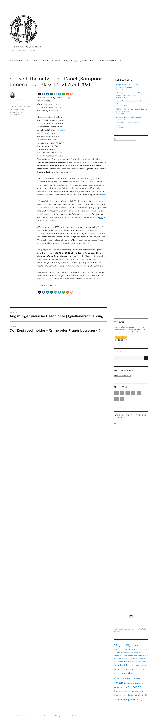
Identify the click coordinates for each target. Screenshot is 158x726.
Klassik (21, 109)
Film (116, 658)
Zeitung (139, 700)
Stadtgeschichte (137, 695)
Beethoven (136, 645)
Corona (117, 652)
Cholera (124, 649)
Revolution (117, 695)
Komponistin (123, 673)
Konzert (118, 682)
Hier (94, 250)
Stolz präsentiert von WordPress (67, 716)
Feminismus (143, 655)
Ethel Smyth (118, 655)
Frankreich (141, 658)
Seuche (124, 695)
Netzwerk (13, 114)
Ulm (115, 700)
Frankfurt (133, 658)
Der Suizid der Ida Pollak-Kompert (128, 117)
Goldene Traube (119, 669)
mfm (142, 683)
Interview (130, 669)
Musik (124, 687)
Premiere (139, 691)
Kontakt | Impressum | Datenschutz (106, 60)
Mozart (117, 687)
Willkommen (16, 60)
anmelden (86, 159)
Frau (115, 661)
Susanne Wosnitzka (26, 47)
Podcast (131, 691)
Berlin (117, 649)
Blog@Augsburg (79, 60)
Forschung (124, 658)
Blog (66, 60)
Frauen (120, 661)
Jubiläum (140, 669)
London (128, 683)
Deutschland (134, 652)
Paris (117, 691)
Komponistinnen (16, 112)
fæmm (40, 233)
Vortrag (123, 699)
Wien (133, 699)
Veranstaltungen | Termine (20, 106)
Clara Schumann (138, 649)
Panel (20, 114)
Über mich (30, 60)
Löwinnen (136, 683)
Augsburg (122, 645)
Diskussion (14, 109)
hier (104, 195)
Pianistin (124, 691)
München (134, 687)
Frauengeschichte (132, 661)
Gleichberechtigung (138, 665)
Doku (140, 652)
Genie (144, 661)
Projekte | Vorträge (49, 60)
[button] (39, 94)
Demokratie (125, 652)
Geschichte (121, 665)
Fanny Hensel (130, 655)
